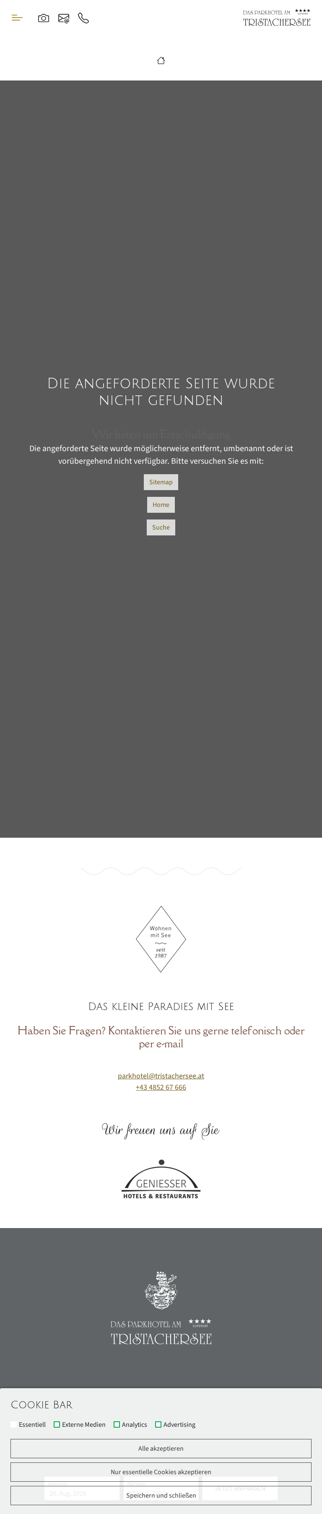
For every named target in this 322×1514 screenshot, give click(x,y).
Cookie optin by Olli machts (290, 1511)
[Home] (161, 61)
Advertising (179, 1425)
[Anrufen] (83, 17)
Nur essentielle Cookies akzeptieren (161, 1472)
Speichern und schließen (161, 1495)
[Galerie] (43, 17)
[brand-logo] (276, 17)
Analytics (134, 1425)
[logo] (161, 1308)
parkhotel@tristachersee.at (161, 1076)
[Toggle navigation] (17, 17)
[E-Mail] (63, 17)
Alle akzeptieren (161, 1448)
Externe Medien (84, 1425)
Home (161, 504)
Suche (161, 527)
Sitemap (161, 482)
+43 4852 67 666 (161, 1087)
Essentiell (32, 1425)
